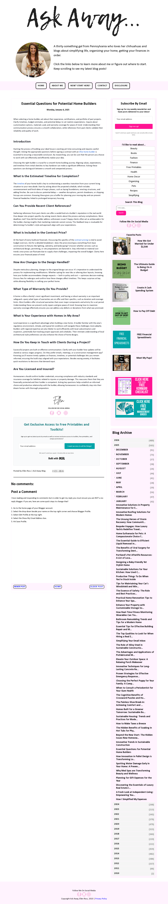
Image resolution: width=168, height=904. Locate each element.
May (118, 482)
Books (134, 153)
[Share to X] (58, 471)
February (122, 496)
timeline (20, 184)
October (121, 459)
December (122, 450)
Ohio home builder (87, 152)
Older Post (96, 587)
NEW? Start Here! (80, 86)
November (122, 454)
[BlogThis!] (55, 471)
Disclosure (121, 86)
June (119, 478)
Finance (134, 162)
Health (134, 172)
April (119, 487)
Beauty (133, 148)
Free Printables (133, 167)
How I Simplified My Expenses (131, 799)
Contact (102, 86)
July (118, 473)
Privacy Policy (101, 899)
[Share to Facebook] (60, 471)
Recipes (134, 191)
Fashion (134, 158)
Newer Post (19, 587)
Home (41, 86)
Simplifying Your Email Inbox (130, 641)
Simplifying (134, 195)
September (122, 464)
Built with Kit (56, 458)
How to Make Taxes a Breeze (131, 723)
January (121, 501)
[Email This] (53, 471)
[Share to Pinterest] (62, 471)
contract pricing (81, 240)
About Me (57, 86)
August (121, 468)
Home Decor (133, 177)
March (120, 492)
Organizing (134, 181)
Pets (134, 186)
